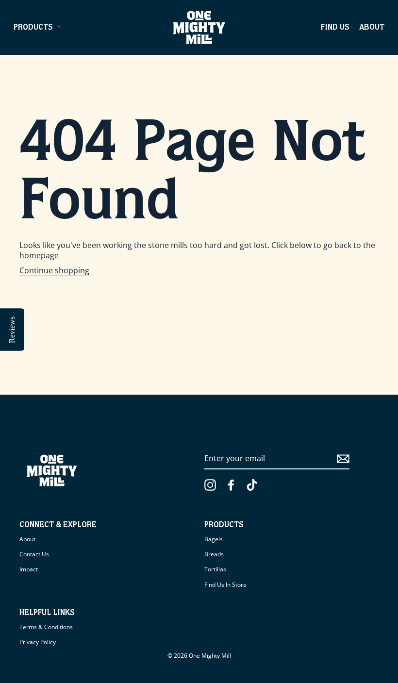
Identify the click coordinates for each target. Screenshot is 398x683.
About (371, 28)
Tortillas (215, 569)
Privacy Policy (37, 642)
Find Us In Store (225, 585)
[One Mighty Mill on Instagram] (210, 485)
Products (33, 28)
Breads (214, 554)
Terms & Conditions (46, 627)
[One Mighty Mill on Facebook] (231, 485)
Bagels (213, 539)
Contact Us (34, 554)
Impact (28, 569)
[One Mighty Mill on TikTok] (252, 485)
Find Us (335, 28)
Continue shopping (54, 271)
